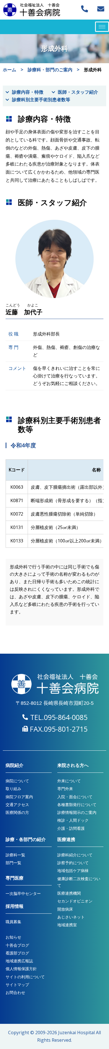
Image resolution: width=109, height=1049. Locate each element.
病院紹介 (14, 765)
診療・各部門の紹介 (26, 839)
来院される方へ (73, 765)
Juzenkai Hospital (76, 1032)
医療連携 (66, 839)
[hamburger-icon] (102, 27)
